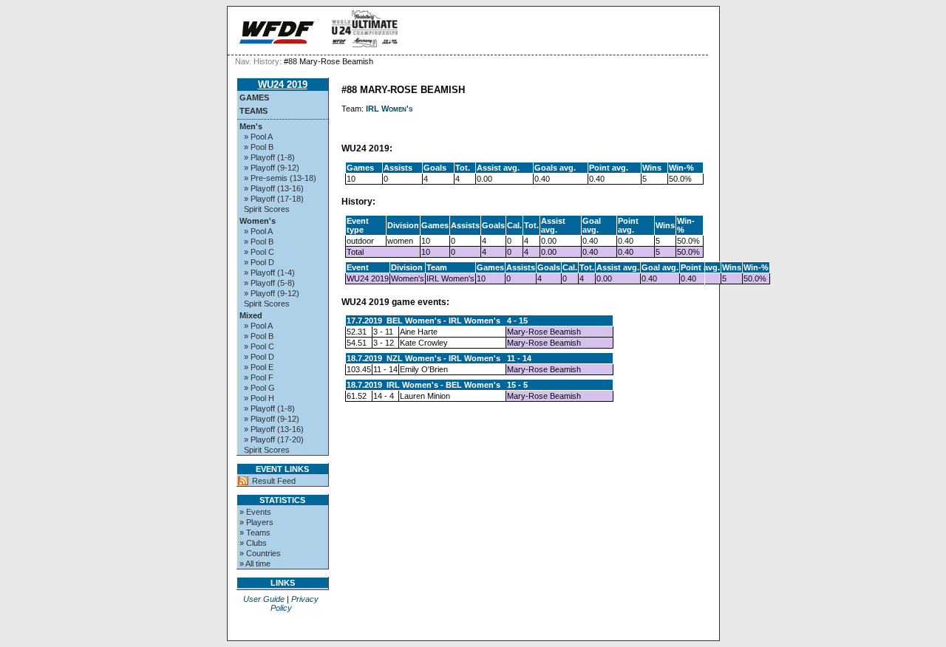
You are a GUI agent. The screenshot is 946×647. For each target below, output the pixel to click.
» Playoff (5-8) (269, 282)
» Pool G (259, 387)
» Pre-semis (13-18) (280, 178)
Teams (253, 110)
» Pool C (259, 251)
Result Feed (274, 480)
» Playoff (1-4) (269, 272)
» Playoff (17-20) (274, 439)
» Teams (254, 532)
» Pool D (259, 262)
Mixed (250, 315)
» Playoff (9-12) (271, 167)
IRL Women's (389, 108)
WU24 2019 (282, 84)
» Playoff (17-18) (274, 198)
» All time (254, 563)
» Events (255, 511)
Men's (250, 126)
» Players (256, 522)
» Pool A (258, 136)
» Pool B (258, 147)
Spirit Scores (267, 209)
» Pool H (259, 398)
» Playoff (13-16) (274, 188)
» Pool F (258, 377)
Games (254, 97)
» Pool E (258, 367)
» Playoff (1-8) (269, 157)
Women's (257, 220)
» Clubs (253, 542)
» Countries (260, 553)
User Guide (264, 599)
